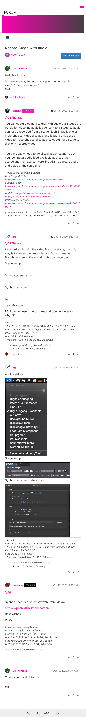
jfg (14, 236)
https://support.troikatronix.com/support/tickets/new (34, 179)
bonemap (18, 585)
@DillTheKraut (14, 117)
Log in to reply (71, 55)
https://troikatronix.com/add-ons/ (34, 193)
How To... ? (18, 54)
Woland (17, 110)
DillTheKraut (20, 68)
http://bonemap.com (16, 627)
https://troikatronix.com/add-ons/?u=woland (29, 196)
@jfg (8, 592)
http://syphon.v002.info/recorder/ (27, 608)
